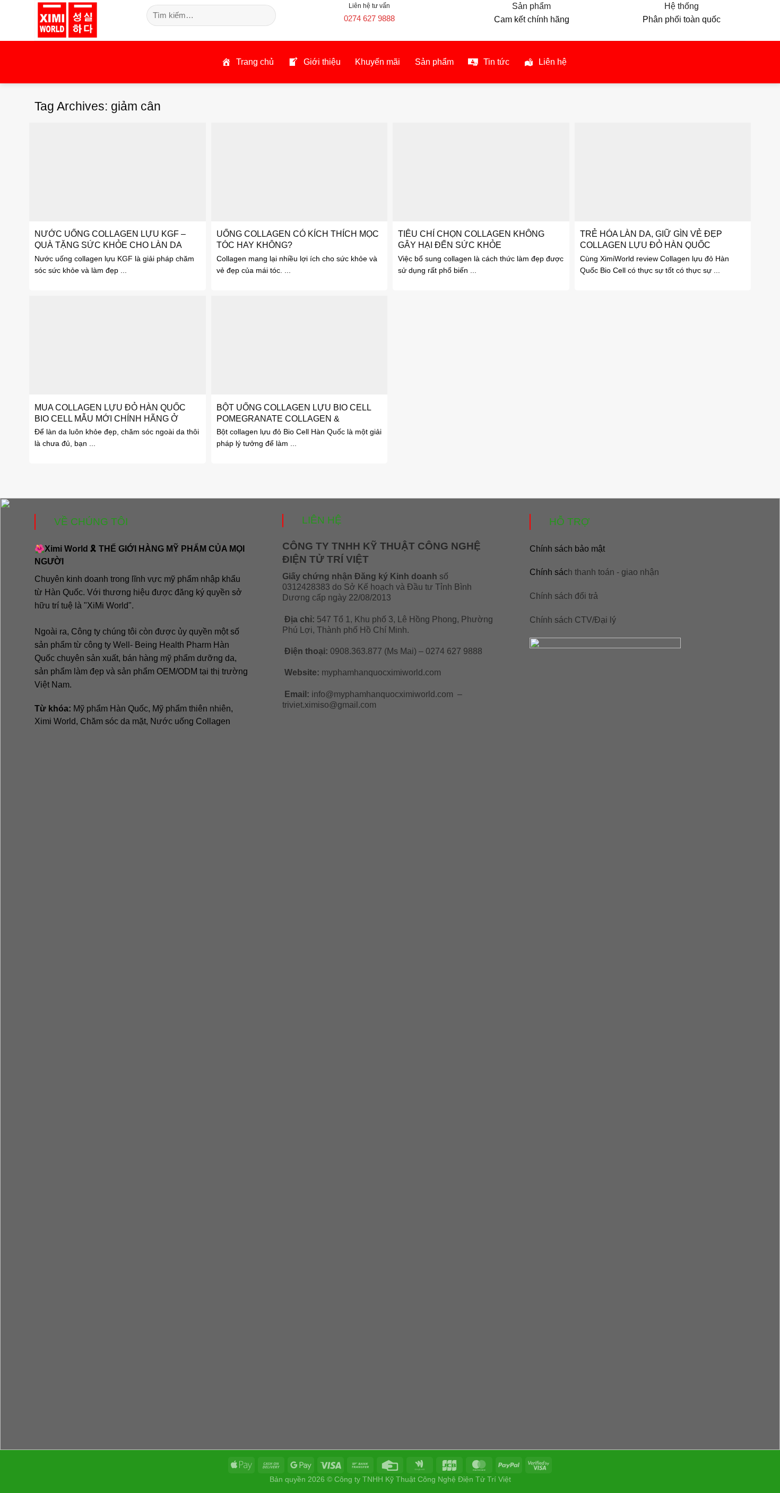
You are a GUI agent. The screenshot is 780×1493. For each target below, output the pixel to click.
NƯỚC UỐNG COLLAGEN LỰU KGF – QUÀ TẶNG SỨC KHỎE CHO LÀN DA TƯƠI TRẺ (110, 245)
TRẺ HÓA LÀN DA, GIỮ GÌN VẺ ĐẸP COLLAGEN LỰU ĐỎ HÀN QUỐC (651, 239)
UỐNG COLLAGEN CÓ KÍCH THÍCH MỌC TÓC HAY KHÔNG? (297, 239)
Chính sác (594, 572)
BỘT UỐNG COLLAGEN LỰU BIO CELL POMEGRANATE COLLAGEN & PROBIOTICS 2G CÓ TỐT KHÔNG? (293, 418)
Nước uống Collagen (190, 721)
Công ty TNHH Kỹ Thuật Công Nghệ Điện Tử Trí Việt (422, 1479)
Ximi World (55, 721)
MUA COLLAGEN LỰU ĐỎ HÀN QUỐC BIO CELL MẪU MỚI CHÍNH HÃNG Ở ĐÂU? (110, 418)
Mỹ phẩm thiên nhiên (191, 708)
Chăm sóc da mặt (113, 721)
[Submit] (266, 15)
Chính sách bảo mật (567, 548)
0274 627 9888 (369, 18)
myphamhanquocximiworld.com (381, 672)
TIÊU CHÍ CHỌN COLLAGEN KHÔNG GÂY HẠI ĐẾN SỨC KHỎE (471, 239)
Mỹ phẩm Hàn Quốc (110, 708)
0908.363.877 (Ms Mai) (373, 651)
